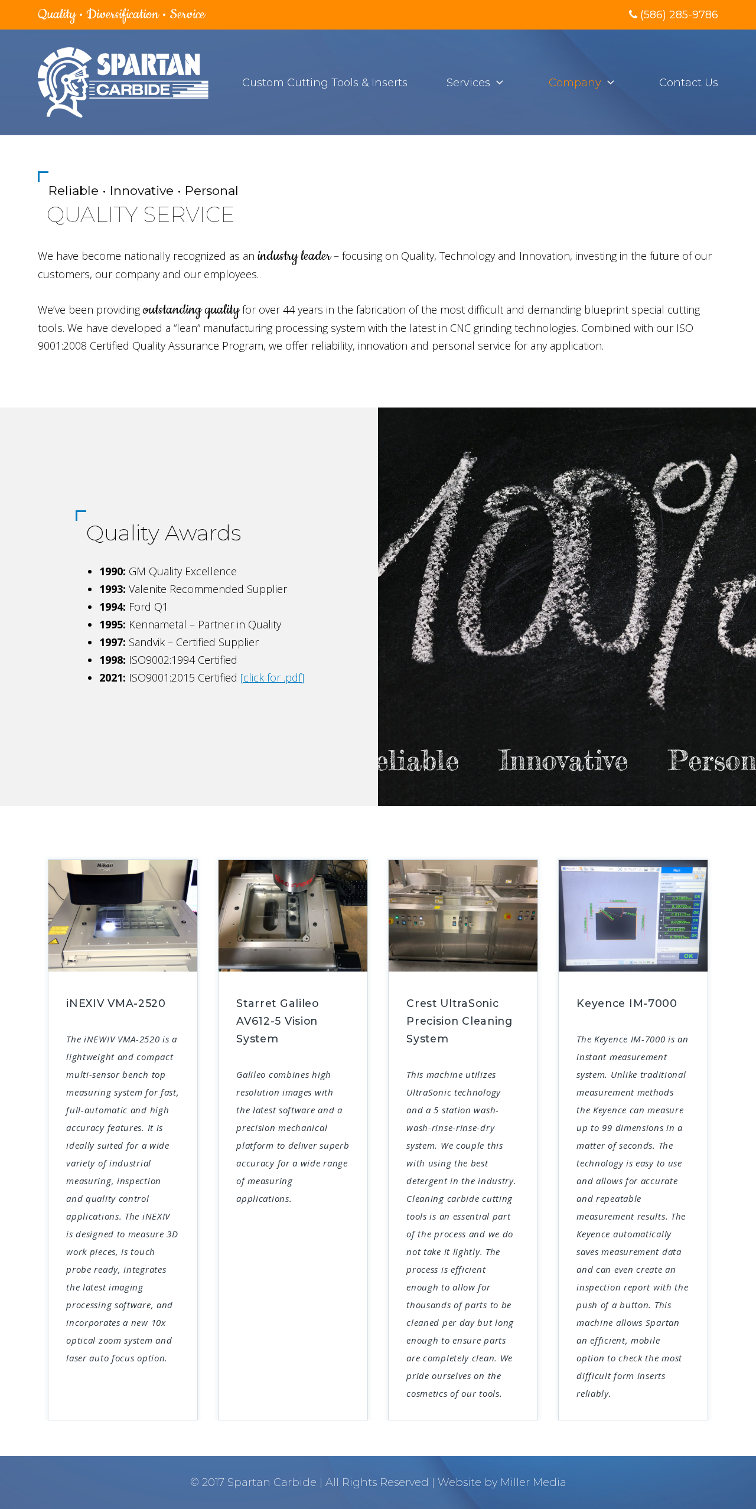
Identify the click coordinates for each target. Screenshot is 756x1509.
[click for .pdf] (272, 677)
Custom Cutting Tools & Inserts (325, 82)
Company (575, 82)
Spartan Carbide (272, 1482)
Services (468, 82)
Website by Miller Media (502, 1482)
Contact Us (688, 82)
